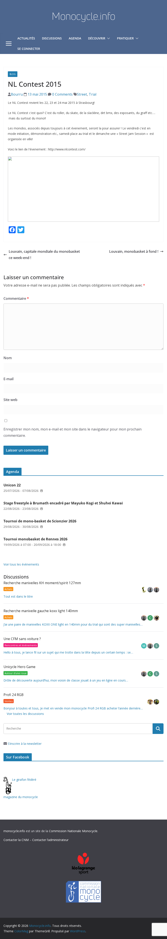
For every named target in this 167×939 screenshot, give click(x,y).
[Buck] (150, 702)
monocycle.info (14, 831)
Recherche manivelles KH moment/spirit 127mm (42, 583)
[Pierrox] (156, 702)
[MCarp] (144, 646)
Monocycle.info (83, 16)
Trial (92, 94)
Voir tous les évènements (21, 564)
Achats (8, 589)
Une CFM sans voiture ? (22, 639)
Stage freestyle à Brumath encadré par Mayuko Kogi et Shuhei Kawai (63, 503)
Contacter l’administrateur (50, 840)
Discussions (52, 38)
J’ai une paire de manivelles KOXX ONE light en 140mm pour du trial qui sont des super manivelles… (73, 624)
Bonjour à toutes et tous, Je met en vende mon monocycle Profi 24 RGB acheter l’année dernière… (73, 708)
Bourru (17, 94)
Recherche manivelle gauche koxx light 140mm (40, 611)
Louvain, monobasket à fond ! (133, 251)
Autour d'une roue (16, 673)
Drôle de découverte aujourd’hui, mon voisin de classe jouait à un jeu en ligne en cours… (65, 680)
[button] (107, 38)
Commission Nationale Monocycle (73, 831)
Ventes (9, 701)
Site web (10, 399)
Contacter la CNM (16, 840)
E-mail (8, 379)
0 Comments (62, 94)
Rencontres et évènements (21, 645)
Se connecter (28, 49)
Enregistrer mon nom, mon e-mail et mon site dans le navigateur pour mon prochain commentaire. (72, 432)
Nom (7, 357)
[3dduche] (144, 590)
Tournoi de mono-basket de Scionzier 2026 (39, 521)
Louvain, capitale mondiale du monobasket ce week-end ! (44, 254)
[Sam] (156, 646)
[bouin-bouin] (156, 618)
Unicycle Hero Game (19, 667)
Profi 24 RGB (13, 695)
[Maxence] (150, 590)
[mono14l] (156, 590)
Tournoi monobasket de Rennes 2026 (35, 539)
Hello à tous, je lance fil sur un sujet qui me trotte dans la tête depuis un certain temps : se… (68, 652)
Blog (13, 74)
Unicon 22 (12, 485)
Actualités (26, 38)
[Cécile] (150, 618)
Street (82, 94)
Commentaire (16, 298)
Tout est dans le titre (18, 596)
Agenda (75, 38)
